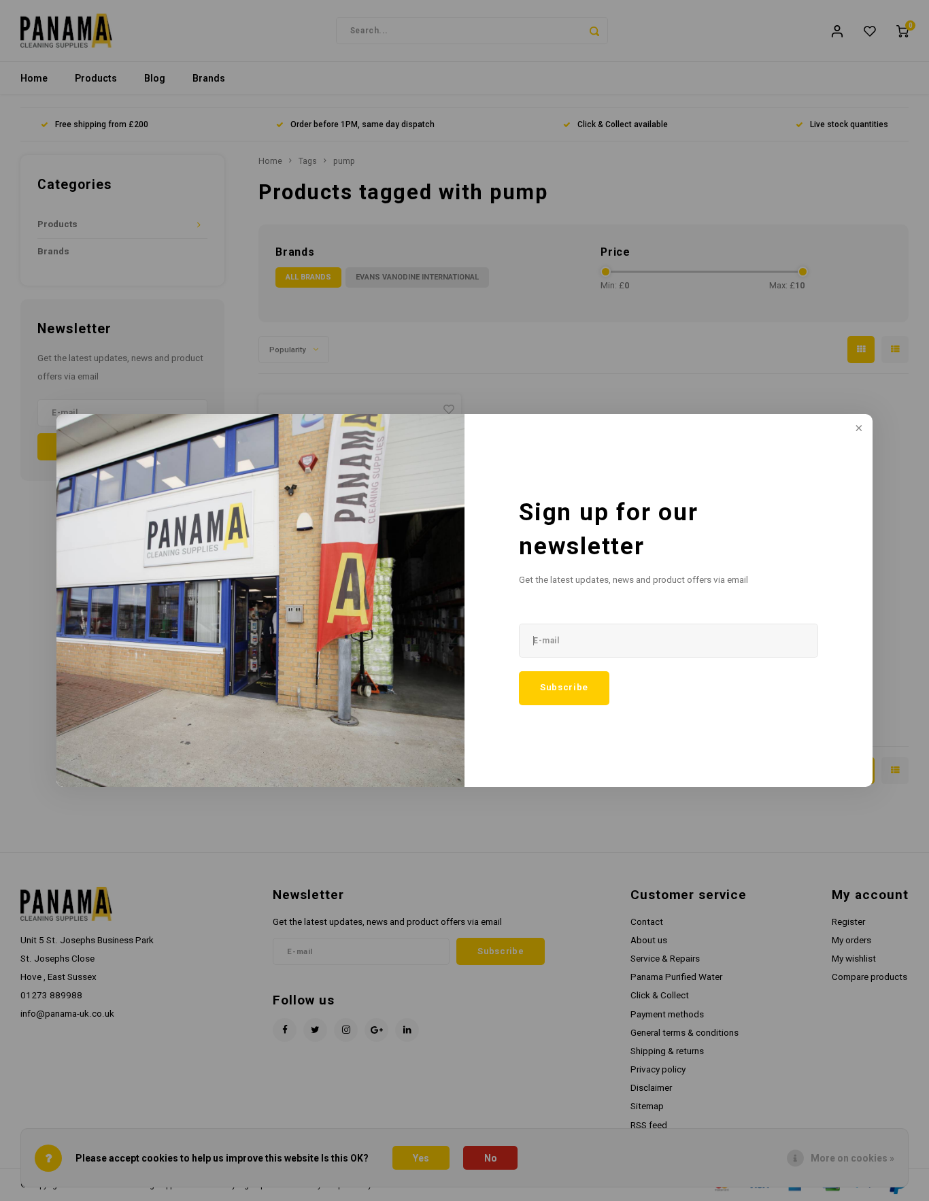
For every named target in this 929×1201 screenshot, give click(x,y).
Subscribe (564, 687)
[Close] (858, 429)
